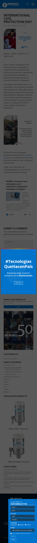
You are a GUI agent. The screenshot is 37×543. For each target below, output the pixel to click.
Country (13, 513)
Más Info (18, 283)
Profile (13, 527)
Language (14, 522)
